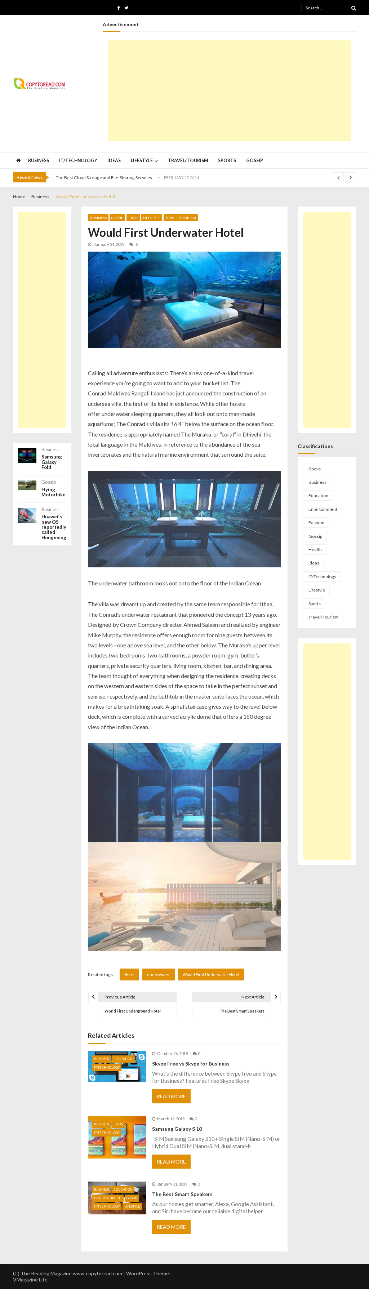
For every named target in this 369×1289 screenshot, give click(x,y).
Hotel (129, 974)
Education (123, 1059)
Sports (227, 160)
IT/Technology (78, 160)
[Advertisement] (229, 90)
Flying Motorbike (53, 492)
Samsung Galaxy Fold (51, 462)
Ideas (114, 160)
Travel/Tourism (188, 160)
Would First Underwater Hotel (211, 974)
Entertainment (108, 1198)
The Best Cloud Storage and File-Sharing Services (104, 177)
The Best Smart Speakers (182, 1194)
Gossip (254, 160)
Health (315, 549)
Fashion (316, 522)
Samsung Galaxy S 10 (177, 1129)
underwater (158, 974)
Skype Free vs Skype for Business (191, 1063)
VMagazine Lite (30, 1279)
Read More (171, 1096)
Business (38, 160)
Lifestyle (142, 160)
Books (314, 468)
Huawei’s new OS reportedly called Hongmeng (53, 527)
